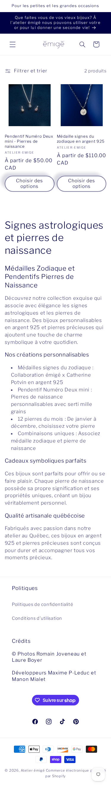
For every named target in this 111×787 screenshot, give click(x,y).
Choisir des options (29, 183)
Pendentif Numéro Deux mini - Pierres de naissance (29, 141)
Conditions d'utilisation (37, 618)
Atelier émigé (33, 770)
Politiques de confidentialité (42, 604)
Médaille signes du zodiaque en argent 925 (81, 139)
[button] (12, 44)
